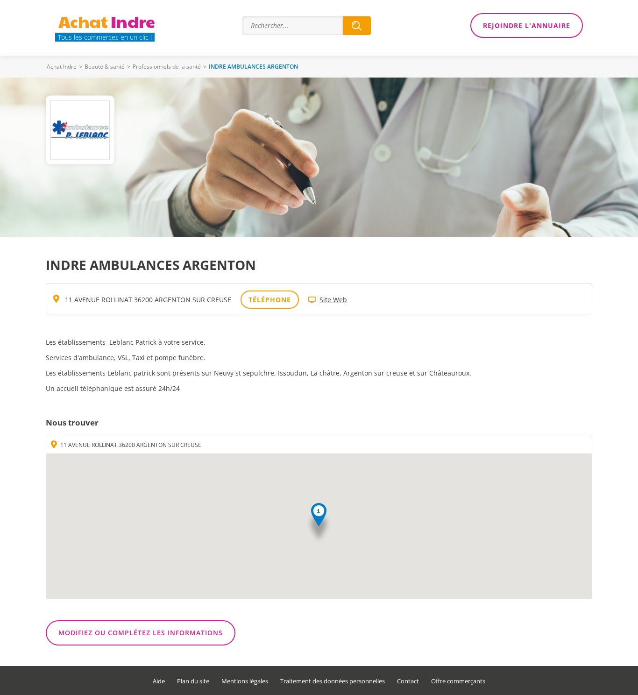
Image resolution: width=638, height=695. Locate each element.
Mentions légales (244, 681)
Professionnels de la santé (167, 67)
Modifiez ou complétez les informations (140, 632)
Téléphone (269, 299)
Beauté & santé (105, 67)
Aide (159, 681)
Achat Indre (62, 67)
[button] (319, 523)
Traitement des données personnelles (332, 681)
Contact (408, 681)
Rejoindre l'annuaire (526, 25)
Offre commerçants (458, 681)
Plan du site (193, 681)
